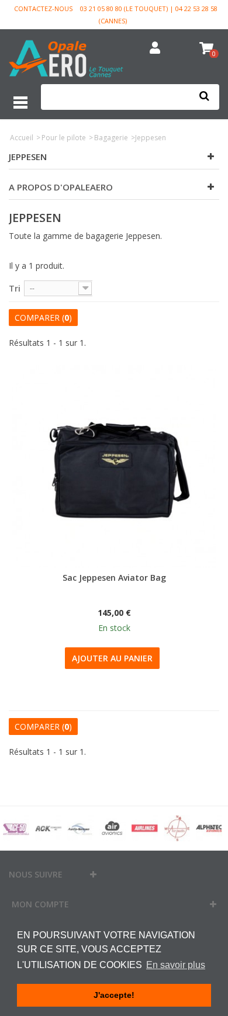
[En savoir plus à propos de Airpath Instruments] (177, 828)
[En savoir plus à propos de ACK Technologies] (48, 828)
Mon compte (40, 904)
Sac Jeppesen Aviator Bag (114, 577)
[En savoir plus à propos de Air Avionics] (112, 828)
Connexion (155, 48)
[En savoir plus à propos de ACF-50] (16, 828)
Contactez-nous (43, 8)
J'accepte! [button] (114, 995)
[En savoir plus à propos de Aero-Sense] (80, 828)
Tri (14, 288)
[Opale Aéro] (67, 60)
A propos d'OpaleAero (61, 187)
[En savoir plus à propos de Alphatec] (209, 828)
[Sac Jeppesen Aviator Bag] (114, 466)
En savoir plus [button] (175, 965)
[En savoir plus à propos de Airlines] (145, 828)
